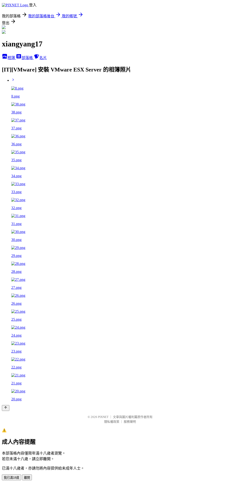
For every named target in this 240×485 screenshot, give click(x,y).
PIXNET (103, 417)
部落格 (28, 58)
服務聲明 (130, 421)
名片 (43, 58)
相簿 (12, 58)
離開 (27, 477)
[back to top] (5, 408)
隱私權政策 (111, 421)
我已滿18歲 (11, 477)
